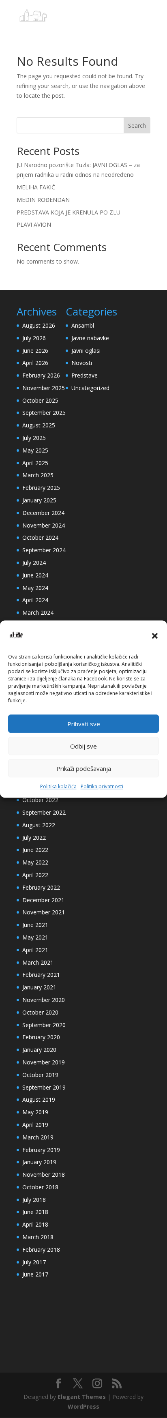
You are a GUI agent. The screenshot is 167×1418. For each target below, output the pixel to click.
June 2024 (35, 575)
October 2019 (40, 1075)
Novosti (81, 363)
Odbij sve (83, 746)
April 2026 (35, 363)
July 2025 (34, 438)
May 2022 (35, 862)
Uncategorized (90, 388)
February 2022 (41, 887)
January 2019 (39, 1162)
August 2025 (38, 425)
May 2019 (35, 1112)
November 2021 (43, 912)
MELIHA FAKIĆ (36, 187)
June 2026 (35, 350)
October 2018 (40, 1187)
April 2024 (35, 600)
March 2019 (38, 1137)
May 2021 (35, 937)
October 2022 (40, 800)
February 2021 (41, 974)
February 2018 (41, 1249)
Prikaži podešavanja (83, 768)
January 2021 (39, 987)
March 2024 (38, 612)
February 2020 (41, 1037)
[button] (155, 636)
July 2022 (34, 837)
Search (137, 125)
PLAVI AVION (34, 224)
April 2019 (35, 1124)
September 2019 (44, 1087)
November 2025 (43, 388)
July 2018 (34, 1199)
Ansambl (82, 325)
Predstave (84, 375)
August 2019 (38, 1099)
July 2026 (34, 338)
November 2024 (43, 525)
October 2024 (40, 537)
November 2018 (43, 1174)
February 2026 (41, 375)
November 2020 (43, 1000)
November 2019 (43, 1062)
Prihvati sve (83, 724)
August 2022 (38, 825)
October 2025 (40, 400)
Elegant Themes (82, 1397)
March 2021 (38, 962)
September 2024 (44, 550)
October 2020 (40, 1012)
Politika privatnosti (102, 786)
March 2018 (38, 1237)
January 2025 (39, 500)
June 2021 (35, 925)
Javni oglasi (86, 350)
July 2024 (34, 562)
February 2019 (41, 1150)
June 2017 (35, 1274)
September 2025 (44, 412)
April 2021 (35, 950)
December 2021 (43, 900)
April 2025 (35, 463)
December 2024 (43, 513)
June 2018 (35, 1212)
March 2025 (38, 475)
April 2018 (35, 1224)
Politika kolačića (58, 786)
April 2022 (35, 875)
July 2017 (34, 1262)
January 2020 (39, 1049)
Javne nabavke (90, 338)
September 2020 (44, 1025)
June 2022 (35, 850)
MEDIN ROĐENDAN (43, 200)
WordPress (83, 1406)
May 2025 (35, 450)
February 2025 (41, 487)
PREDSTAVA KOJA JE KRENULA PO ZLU (68, 212)
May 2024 (35, 588)
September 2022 (44, 812)
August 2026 (38, 325)
